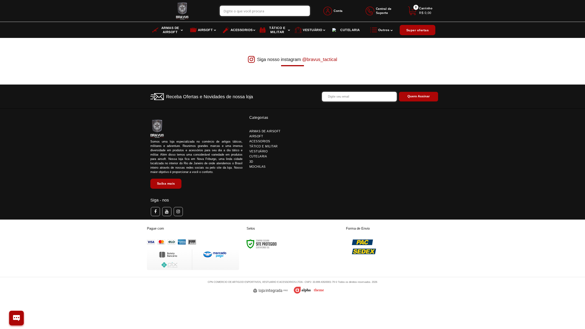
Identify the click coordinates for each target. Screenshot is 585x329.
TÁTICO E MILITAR (263, 146)
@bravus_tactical (319, 59)
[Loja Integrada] (270, 291)
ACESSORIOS (259, 141)
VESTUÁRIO (258, 151)
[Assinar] (418, 96)
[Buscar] (304, 11)
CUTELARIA (258, 156)
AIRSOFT (256, 136)
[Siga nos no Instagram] (178, 211)
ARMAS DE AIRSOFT (265, 131)
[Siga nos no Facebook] (155, 211)
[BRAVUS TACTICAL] (182, 10)
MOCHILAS (257, 166)
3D (251, 161)
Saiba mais (166, 183)
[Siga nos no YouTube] (166, 211)
